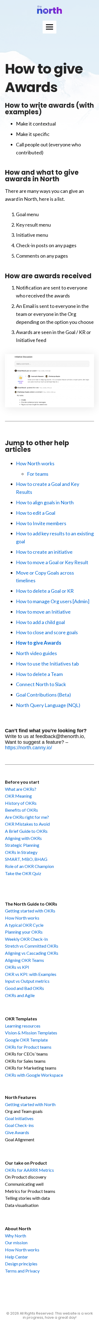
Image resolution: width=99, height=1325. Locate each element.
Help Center (16, 1256)
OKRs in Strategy (21, 852)
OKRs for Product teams (28, 1047)
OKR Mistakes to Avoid (27, 823)
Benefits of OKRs (21, 809)
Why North (15, 1235)
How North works (35, 463)
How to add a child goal (40, 622)
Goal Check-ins (19, 1125)
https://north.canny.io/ (28, 747)
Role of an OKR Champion (29, 866)
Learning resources (22, 1025)
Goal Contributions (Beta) (43, 695)
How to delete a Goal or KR (45, 591)
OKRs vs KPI (17, 967)
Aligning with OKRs (23, 838)
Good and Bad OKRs (24, 988)
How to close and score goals (47, 632)
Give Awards (17, 1132)
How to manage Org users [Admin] (52, 601)
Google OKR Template (26, 1039)
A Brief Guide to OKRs (26, 831)
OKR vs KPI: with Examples (30, 974)
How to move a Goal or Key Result (52, 562)
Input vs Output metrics (27, 981)
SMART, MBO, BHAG (26, 859)
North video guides (36, 653)
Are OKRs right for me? (27, 817)
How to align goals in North (45, 502)
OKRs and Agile (20, 995)
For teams (37, 474)
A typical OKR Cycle (24, 925)
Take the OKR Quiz (23, 873)
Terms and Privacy (22, 1270)
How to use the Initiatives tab (47, 664)
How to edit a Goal (35, 513)
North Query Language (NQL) (48, 705)
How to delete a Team (39, 674)
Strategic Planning (22, 845)
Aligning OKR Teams (24, 960)
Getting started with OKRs (30, 910)
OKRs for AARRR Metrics (29, 1170)
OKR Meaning (18, 795)
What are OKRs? (20, 789)
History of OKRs (21, 803)
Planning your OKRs (24, 931)
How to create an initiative (44, 552)
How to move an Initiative (43, 612)
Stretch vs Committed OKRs (31, 945)
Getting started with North (30, 1104)
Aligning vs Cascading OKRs (31, 953)
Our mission (16, 1242)
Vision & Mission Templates (31, 1032)
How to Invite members (41, 523)
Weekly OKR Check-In (26, 939)
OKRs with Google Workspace (34, 1075)
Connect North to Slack (41, 684)
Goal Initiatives (19, 1118)
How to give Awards (38, 643)
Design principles (21, 1263)
